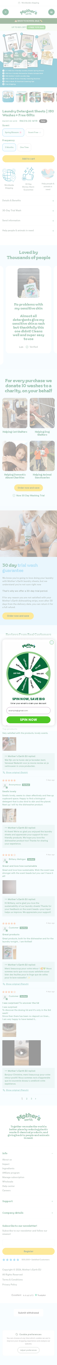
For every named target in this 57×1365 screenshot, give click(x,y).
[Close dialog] (52, 642)
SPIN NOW (28, 719)
